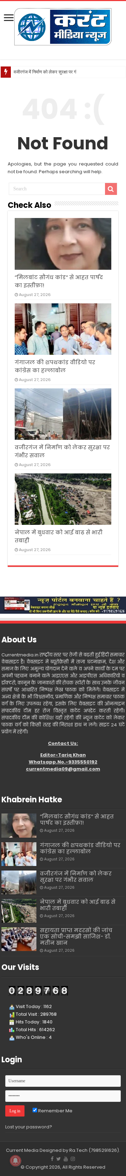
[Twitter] (59, 1159)
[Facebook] (52, 1159)
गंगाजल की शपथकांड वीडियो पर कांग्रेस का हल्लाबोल (80, 848)
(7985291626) (104, 1150)
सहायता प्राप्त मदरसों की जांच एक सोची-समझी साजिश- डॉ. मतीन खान (76, 936)
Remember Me (54, 1110)
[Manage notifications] (15, 1160)
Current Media (22, 1150)
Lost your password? (28, 1127)
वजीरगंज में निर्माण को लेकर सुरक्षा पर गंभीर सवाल (53, 72)
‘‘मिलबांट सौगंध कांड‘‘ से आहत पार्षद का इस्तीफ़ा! (77, 819)
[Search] (111, 189)
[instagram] (73, 1159)
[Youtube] (66, 1159)
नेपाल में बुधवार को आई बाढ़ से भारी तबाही (77, 905)
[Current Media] (63, 25)
